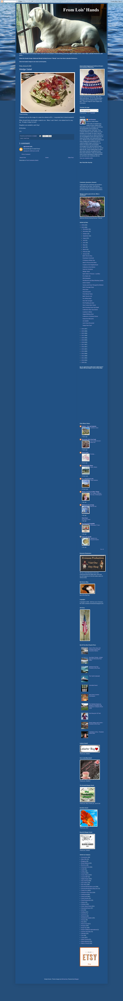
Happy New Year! (87, 325)
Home (47, 157)
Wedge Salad (86, 271)
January (85, 254)
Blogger (77, 979)
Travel (82, 937)
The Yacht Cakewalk (94, 676)
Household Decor (85, 908)
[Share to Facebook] (49, 136)
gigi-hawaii (26, 146)
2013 (82, 353)
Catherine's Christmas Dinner (90, 316)
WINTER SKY (93, 506)
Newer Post (23, 157)
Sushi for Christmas (88, 269)
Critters (83, 871)
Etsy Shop (83, 884)
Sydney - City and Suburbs (89, 426)
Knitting (83, 912)
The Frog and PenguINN (88, 523)
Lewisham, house (94, 427)
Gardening (84, 894)
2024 (82, 328)
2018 (82, 342)
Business (83, 865)
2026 (82, 225)
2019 (82, 340)
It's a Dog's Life (86, 276)
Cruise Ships (84, 875)
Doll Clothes (84, 882)
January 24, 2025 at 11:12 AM (31, 151)
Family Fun (84, 890)
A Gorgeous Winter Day (89, 260)
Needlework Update (86, 918)
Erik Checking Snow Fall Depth (91, 307)
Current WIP (84, 877)
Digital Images (85, 878)
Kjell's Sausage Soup (88, 287)
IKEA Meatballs (87, 278)
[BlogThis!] (45, 136)
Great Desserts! (87, 291)
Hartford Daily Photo (87, 465)
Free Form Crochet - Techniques (94, 695)
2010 (82, 360)
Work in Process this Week (89, 262)
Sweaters (83, 933)
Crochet (83, 873)
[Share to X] (47, 136)
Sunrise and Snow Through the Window (93, 285)
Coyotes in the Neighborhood (90, 264)
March (84, 249)
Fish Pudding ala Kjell (88, 303)
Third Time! (85, 518)
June (84, 242)
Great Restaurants (86, 900)
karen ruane (85, 452)
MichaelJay (64, 979)
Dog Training (84, 880)
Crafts (82, 869)
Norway (83, 920)
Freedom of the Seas (86, 892)
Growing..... (93, 454)
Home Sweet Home (86, 906)
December (86, 229)
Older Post (71, 157)
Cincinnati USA (85, 867)
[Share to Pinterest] (51, 136)
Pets (82, 922)
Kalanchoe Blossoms (88, 318)
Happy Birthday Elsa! (88, 314)
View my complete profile (86, 158)
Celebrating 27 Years (95, 525)
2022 (82, 333)
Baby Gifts (83, 859)
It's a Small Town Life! (87, 478)
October (85, 233)
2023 (82, 331)
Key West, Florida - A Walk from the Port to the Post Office (96, 659)
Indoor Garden (86, 282)
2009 (82, 362)
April (84, 247)
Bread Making (85, 863)
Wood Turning (85, 939)
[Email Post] (40, 135)
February (85, 251)
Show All (102, 549)
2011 (82, 358)
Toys (82, 935)
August (85, 238)
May (84, 245)
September (86, 236)
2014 (82, 351)
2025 (82, 227)
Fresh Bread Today (88, 294)
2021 (82, 335)
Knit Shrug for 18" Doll (95, 713)
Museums (83, 916)
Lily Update (86, 321)
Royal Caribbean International (89, 929)
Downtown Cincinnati (88, 258)
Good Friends (84, 898)
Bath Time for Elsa (87, 256)
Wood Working (85, 941)
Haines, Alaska (93, 467)
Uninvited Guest (93, 685)
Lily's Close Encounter (88, 323)
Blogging (83, 861)
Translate (92, 113)
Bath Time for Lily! (87, 296)
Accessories (84, 857)
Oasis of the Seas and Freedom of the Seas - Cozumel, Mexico (95, 649)
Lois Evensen (92, 119)
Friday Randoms (94, 480)
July (84, 240)
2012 (82, 355)
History (83, 902)
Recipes (83, 925)
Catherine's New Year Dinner (90, 309)
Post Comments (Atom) (32, 160)
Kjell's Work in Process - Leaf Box (91, 273)
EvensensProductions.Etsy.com (89, 888)
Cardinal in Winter (87, 312)
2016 (82, 346)
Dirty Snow (85, 289)
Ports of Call (84, 923)
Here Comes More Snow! (89, 305)
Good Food (26, 138)
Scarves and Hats (85, 931)
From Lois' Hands (86, 536)
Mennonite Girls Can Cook (89, 439)
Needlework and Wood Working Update (93, 280)
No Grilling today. (87, 298)
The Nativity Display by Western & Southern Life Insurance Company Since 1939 (96, 706)
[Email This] (43, 136)
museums (83, 914)
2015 (82, 349)
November (86, 231)
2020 (82, 337)
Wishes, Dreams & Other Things (90, 491)
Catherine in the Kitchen (89, 267)
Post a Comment (26, 154)
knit (82, 910)
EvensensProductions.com (88, 886)
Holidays (83, 904)
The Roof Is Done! (86, 519)
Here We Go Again (87, 300)
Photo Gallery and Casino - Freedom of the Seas (96, 723)
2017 (82, 344)
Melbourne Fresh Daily (88, 505)
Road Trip (83, 927)
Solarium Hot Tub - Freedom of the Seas (94, 667)
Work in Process (85, 943)
